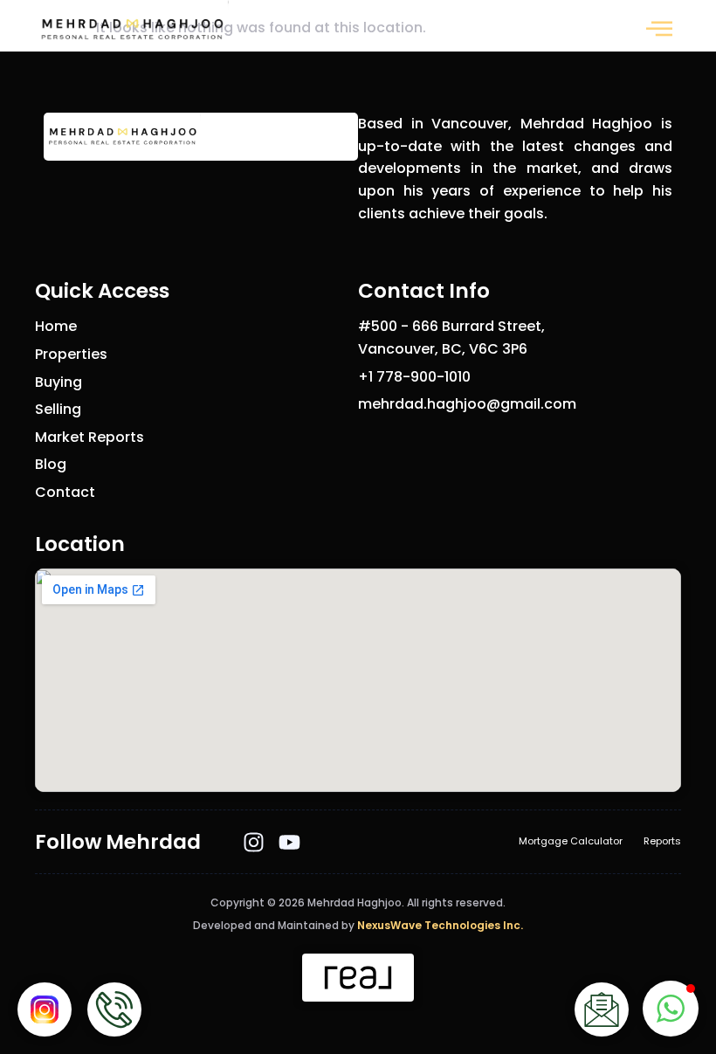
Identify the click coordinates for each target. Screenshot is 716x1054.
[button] (659, 29)
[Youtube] (289, 842)
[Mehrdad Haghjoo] (132, 29)
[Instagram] (254, 842)
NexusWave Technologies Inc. (440, 925)
